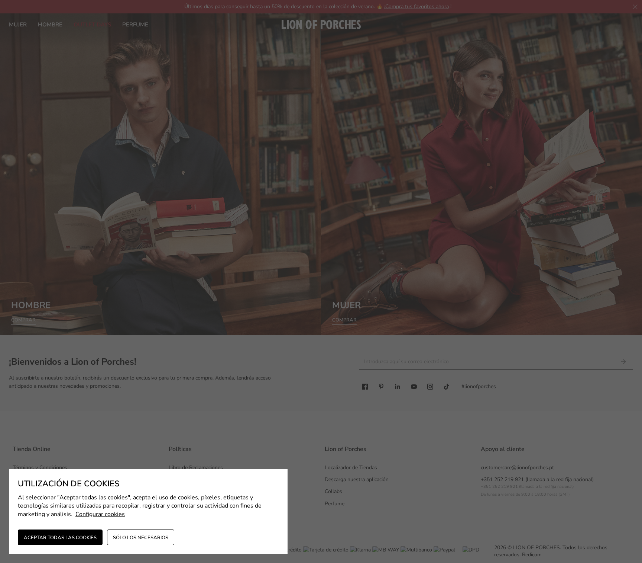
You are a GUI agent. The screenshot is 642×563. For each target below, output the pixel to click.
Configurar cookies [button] (100, 514)
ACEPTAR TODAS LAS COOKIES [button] (60, 537)
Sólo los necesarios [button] (140, 537)
